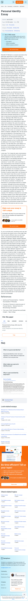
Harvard (14, 321)
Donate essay (4, 574)
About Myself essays (19, 526)
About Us (3, 584)
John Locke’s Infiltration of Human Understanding (12, 429)
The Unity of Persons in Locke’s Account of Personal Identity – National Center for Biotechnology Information (14, 306)
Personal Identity (9, 30)
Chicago (21, 321)
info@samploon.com (6, 567)
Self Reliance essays (6, 516)
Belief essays (18, 533)
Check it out (18, 588)
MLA (9, 321)
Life (6, 6)
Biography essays (5, 511)
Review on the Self (5, 441)
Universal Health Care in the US (8, 424)
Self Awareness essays (20, 511)
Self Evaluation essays (6, 505)
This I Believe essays (6, 500)
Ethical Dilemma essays (6, 548)
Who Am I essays (18, 495)
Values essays (4, 495)
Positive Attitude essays (20, 521)
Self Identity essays (19, 541)
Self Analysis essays (19, 500)
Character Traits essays (20, 516)
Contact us (3, 587)
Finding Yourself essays (20, 505)
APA (4, 321)
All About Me (16, 6)
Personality (10, 6)
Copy (14, 335)
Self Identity (22, 6)
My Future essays (5, 521)
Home (2, 6)
